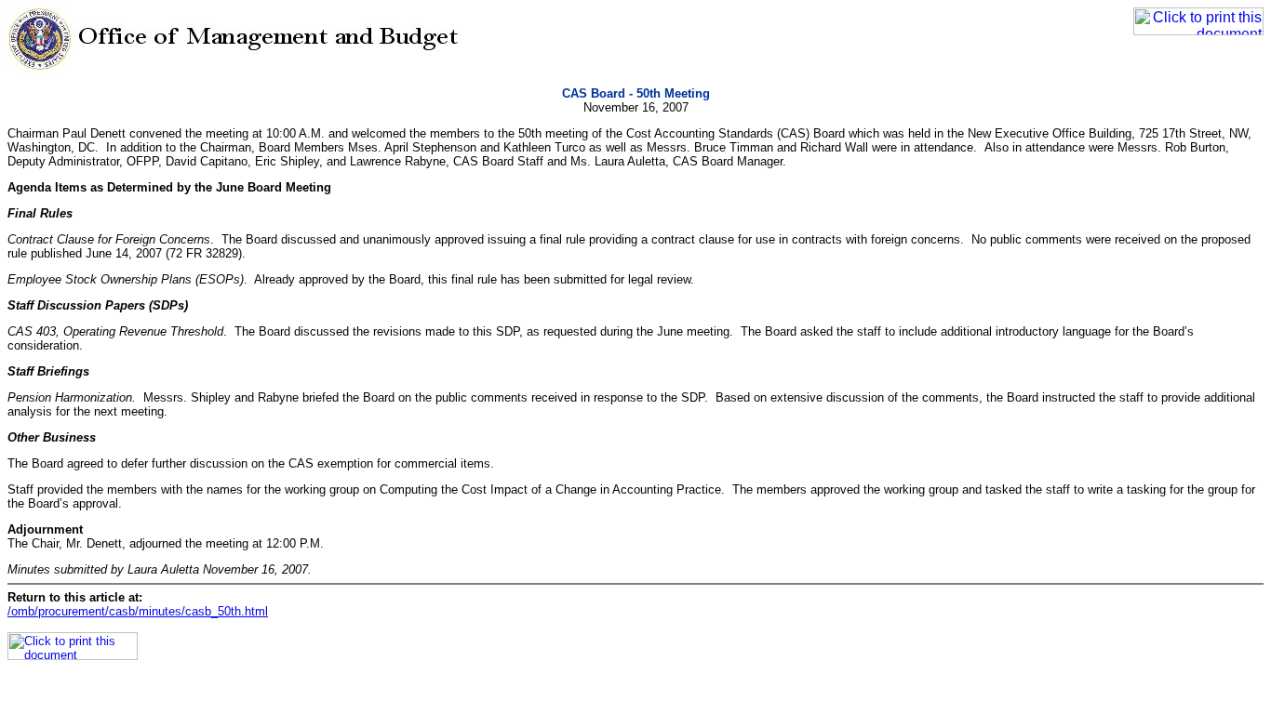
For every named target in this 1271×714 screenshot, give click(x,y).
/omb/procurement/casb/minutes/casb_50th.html (137, 611)
